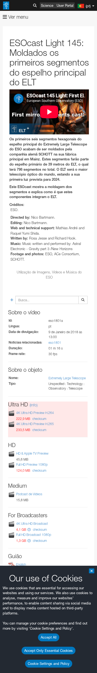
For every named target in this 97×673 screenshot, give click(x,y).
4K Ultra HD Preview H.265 (35, 424)
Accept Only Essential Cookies (48, 650)
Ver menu (17, 17)
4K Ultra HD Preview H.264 (35, 413)
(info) (33, 405)
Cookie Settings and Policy (49, 663)
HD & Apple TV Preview (32, 453)
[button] (29, 530)
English (21, 564)
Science (47, 5)
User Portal (65, 5)
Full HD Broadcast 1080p (33, 535)
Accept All (49, 637)
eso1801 (54, 343)
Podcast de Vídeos (29, 494)
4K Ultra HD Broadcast (32, 524)
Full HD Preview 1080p (32, 464)
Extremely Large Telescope (67, 378)
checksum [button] (39, 419)
